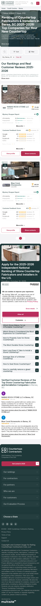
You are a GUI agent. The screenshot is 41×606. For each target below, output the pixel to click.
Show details (30, 308)
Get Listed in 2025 (18, 464)
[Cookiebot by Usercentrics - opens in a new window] (30, 284)
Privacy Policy (6, 532)
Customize (19, 320)
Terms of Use (5, 535)
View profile (10, 153)
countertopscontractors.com (27, 561)
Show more (5, 44)
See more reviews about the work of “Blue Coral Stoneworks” (18, 435)
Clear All (18, 57)
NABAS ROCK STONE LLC (18, 107)
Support (4, 538)
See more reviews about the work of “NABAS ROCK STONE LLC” (19, 411)
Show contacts (30, 153)
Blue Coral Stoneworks (16, 184)
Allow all (20, 314)
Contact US (5, 541)
